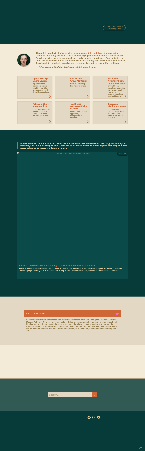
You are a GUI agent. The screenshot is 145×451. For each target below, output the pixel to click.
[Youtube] (98, 417)
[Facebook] (89, 417)
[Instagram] (93, 417)
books (70, 55)
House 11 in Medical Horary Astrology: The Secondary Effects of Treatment (57, 265)
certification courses (98, 55)
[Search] (94, 394)
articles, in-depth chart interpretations (84, 53)
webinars (118, 55)
